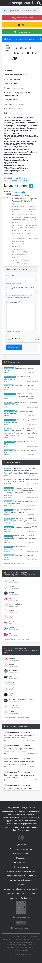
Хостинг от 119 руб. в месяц (21, 898)
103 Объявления (13, 588)
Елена (11, 676)
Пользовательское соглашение (21, 893)
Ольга (11, 633)
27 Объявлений (13, 635)
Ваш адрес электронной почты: (20, 287)
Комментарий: (13, 302)
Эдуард (11, 628)
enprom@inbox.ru (15, 604)
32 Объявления (13, 624)
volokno (11, 592)
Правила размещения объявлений (21, 876)
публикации (8, 428)
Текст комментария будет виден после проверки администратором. (19, 736)
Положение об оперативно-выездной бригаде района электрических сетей (20, 538)
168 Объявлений (14, 701)
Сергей (11, 586)
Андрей (11, 580)
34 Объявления (13, 618)
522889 (11, 711)
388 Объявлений (14, 678)
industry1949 (13, 705)
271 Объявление (13, 690)
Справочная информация (21, 849)
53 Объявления (13, 612)
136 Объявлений (14, 713)
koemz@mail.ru (14, 670)
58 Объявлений (13, 606)
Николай (18, 192)
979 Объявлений (14, 660)
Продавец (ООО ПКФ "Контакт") (21, 700)
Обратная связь (21, 867)
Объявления (21, 858)
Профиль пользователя (25, 53)
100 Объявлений (14, 594)
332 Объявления (13, 582)
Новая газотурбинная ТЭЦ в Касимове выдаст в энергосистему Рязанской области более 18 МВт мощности (21, 470)
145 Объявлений (14, 707)
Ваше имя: (10, 275)
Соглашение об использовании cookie (21, 889)
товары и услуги (9, 377)
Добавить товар (21, 862)
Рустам (11, 616)
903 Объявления (13, 672)
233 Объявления (13, 696)
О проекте (21, 884)
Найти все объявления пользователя (16, 179)
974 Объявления (13, 666)
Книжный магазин (21, 853)
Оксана (11, 610)
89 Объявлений (13, 600)
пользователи (9, 368)
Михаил (12, 622)
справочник (8, 488)
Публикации (21, 844)
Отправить (14, 347)
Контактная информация (21, 880)
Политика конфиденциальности (21, 871)
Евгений (12, 598)
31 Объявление (13, 629)
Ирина (11, 664)
